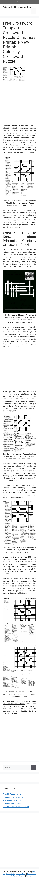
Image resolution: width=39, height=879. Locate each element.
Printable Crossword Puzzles (19, 7)
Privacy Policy (21, 874)
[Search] (33, 767)
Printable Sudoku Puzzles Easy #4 (16, 807)
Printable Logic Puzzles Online (14, 797)
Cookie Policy (10, 874)
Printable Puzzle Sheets (12, 794)
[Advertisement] (19, 103)
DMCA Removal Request (17, 876)
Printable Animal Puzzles (12, 800)
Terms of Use (31, 874)
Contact (28, 876)
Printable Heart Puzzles (12, 804)
